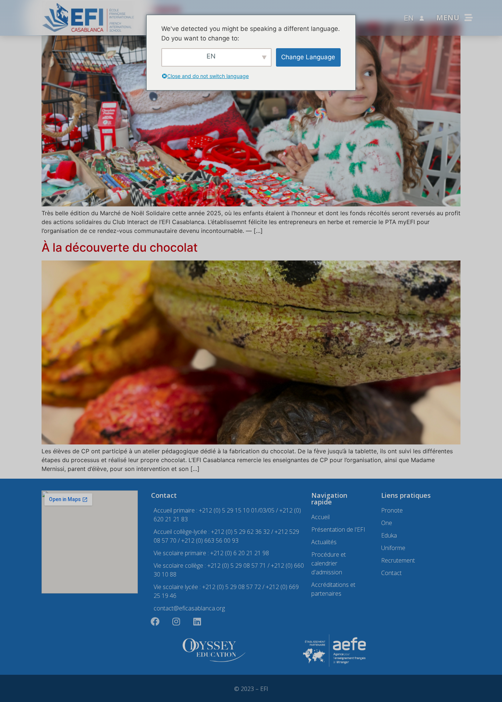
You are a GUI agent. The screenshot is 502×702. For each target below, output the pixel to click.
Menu (447, 17)
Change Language (308, 57)
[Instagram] (176, 621)
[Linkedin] (197, 621)
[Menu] (469, 18)
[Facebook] (155, 621)
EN (408, 18)
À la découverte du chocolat (120, 247)
